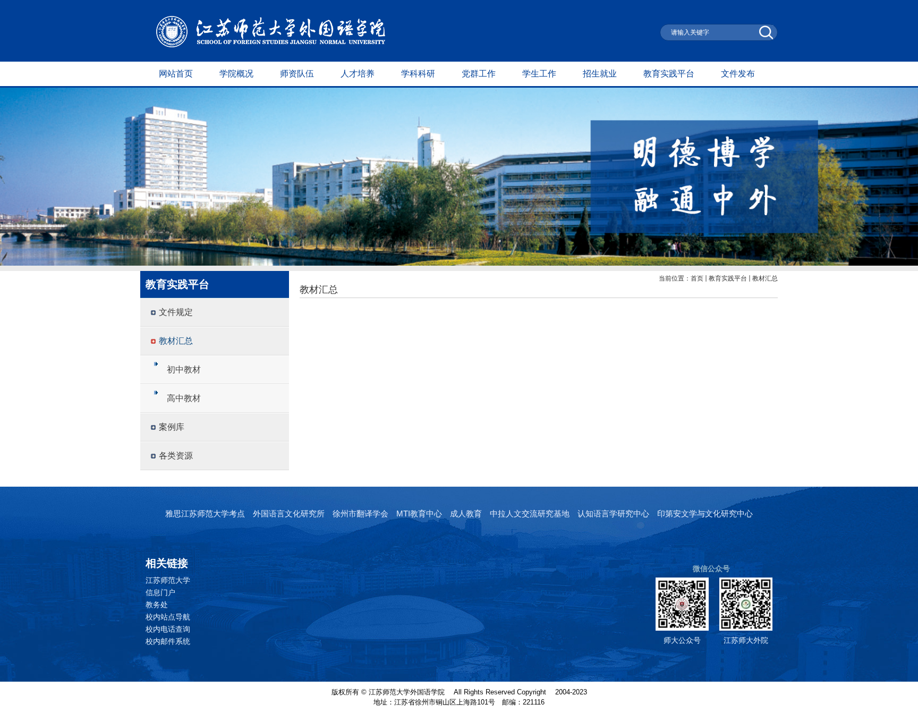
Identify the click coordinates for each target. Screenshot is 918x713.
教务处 (157, 604)
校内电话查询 (168, 629)
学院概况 (236, 73)
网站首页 (176, 73)
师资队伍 (297, 73)
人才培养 (358, 73)
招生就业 (600, 73)
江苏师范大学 (168, 580)
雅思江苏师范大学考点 (205, 513)
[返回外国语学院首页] (270, 45)
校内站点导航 (168, 617)
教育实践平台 (668, 73)
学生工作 (539, 73)
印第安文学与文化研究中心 (705, 513)
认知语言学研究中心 (613, 513)
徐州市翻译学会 (360, 513)
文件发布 (738, 73)
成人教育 (466, 513)
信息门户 (160, 592)
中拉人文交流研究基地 (530, 513)
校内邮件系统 (168, 641)
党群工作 (479, 73)
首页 (697, 278)
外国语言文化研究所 (289, 513)
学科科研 (418, 73)
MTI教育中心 (419, 513)
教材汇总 (765, 278)
